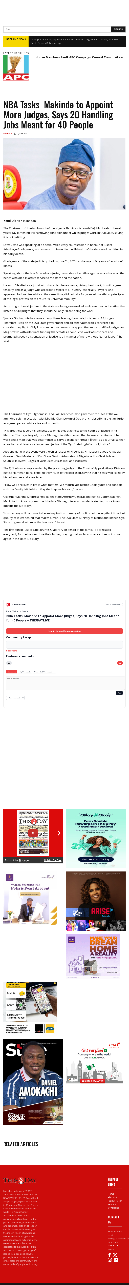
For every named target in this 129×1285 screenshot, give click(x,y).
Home (111, 1193)
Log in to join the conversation (65, 631)
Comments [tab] (12, 672)
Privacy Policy (115, 1200)
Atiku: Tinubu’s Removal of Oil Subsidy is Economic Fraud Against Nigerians (73, 39)
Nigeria (7, 133)
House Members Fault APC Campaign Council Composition (79, 57)
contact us (113, 1245)
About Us (112, 1197)
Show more (11, 651)
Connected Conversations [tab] (44, 672)
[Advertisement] (64, 572)
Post (119, 693)
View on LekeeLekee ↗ (113, 605)
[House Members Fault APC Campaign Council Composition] (18, 67)
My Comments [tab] (25, 672)
